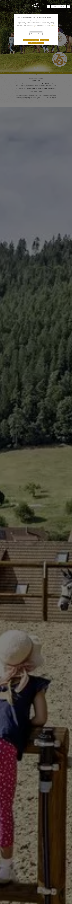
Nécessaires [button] (35, 30)
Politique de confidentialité (33, 26)
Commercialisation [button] (35, 34)
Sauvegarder (44, 40)
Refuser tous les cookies (36, 42)
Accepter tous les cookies (30, 40)
